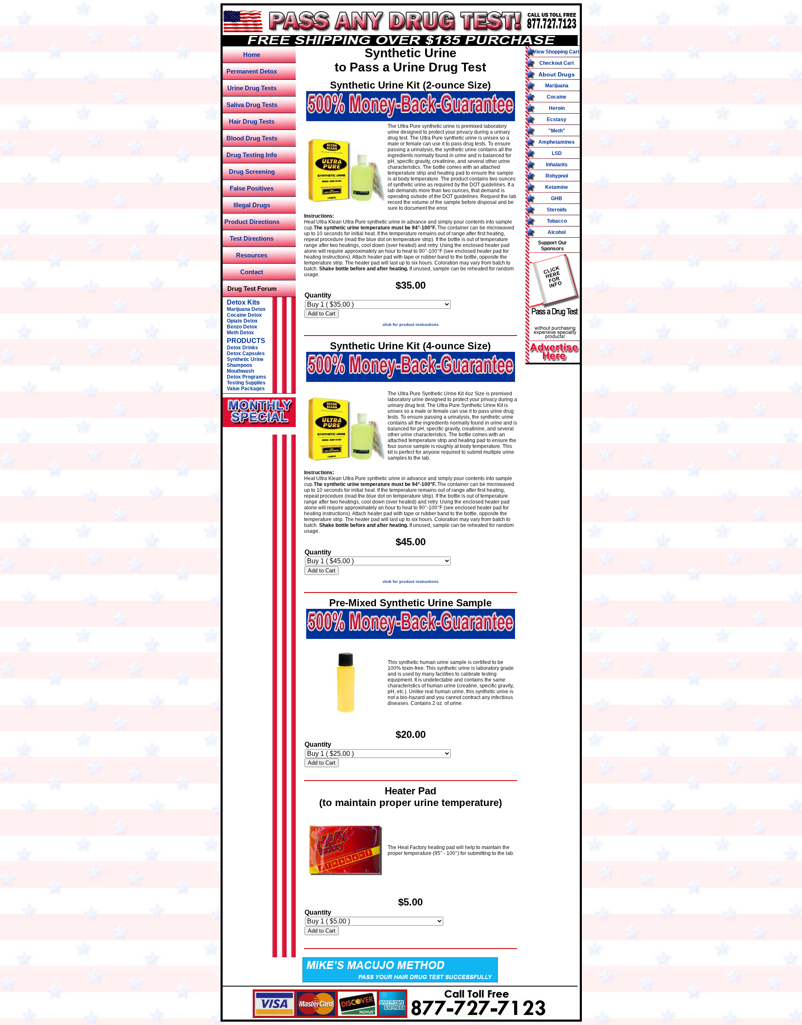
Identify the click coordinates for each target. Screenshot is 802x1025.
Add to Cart (321, 313)
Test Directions (252, 238)
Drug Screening (252, 171)
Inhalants (557, 165)
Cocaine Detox (244, 315)
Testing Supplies (246, 383)
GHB (556, 198)
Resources (251, 255)
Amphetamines (556, 142)
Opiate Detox (242, 321)
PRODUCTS (246, 340)
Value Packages (246, 389)
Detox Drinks (242, 348)
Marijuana (557, 86)
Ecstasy (556, 119)
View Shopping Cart (556, 52)
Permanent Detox (251, 71)
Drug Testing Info (251, 154)
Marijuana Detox (246, 309)
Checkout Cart (556, 63)
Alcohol (557, 232)
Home (251, 54)
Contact (251, 271)
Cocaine (556, 97)
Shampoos (239, 365)
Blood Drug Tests (251, 138)
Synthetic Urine (245, 359)
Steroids (557, 210)
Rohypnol (557, 176)
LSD (557, 153)
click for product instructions (411, 325)
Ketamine (556, 187)
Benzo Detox (242, 327)
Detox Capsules (246, 353)
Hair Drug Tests (251, 121)
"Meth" (556, 131)
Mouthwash (240, 371)
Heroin (557, 108)
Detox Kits (243, 302)
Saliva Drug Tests (251, 104)
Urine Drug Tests (252, 88)
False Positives (252, 188)
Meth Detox (240, 333)
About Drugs (556, 74)
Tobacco (557, 221)
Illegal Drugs (251, 205)
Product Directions (251, 221)
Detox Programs (246, 377)
